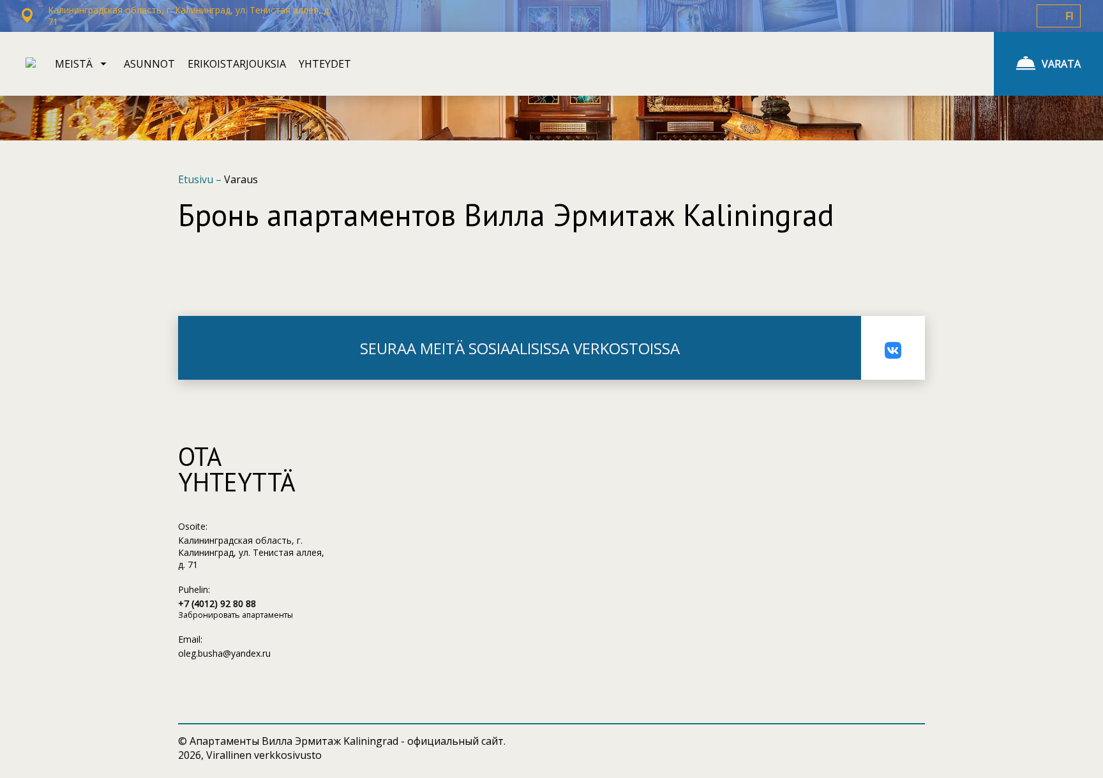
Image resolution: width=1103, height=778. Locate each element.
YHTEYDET (325, 64)
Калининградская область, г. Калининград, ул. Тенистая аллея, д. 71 (251, 552)
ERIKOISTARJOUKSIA (237, 64)
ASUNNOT (149, 64)
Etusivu (197, 179)
